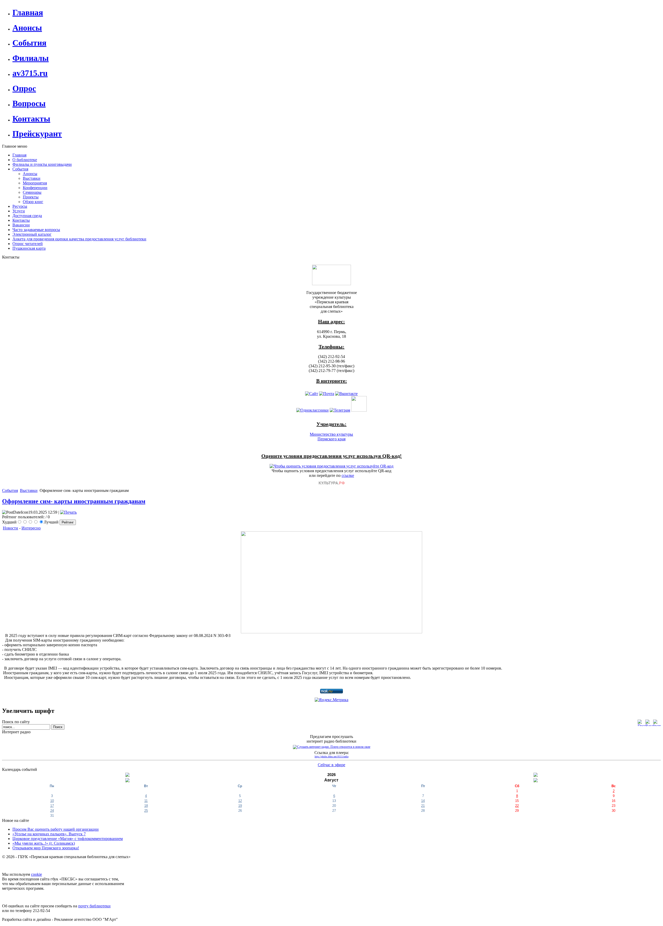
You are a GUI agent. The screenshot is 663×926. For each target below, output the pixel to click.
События (10, 490)
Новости (10, 528)
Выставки (29, 490)
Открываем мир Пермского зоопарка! (45, 848)
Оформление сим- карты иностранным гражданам (73, 501)
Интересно (31, 528)
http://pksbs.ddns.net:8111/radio (332, 756)
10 (52, 801)
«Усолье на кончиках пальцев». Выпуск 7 (49, 834)
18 (146, 806)
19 (240, 806)
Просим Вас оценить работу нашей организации (55, 829)
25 (146, 811)
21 (423, 806)
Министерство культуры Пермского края (331, 436)
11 (146, 801)
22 (517, 806)
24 (52, 811)
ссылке (348, 475)
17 (52, 806)
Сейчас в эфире (331, 765)
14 (423, 801)
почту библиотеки (94, 906)
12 (240, 801)
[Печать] (68, 512)
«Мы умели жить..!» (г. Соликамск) (43, 843)
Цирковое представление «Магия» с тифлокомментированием (67, 838)
